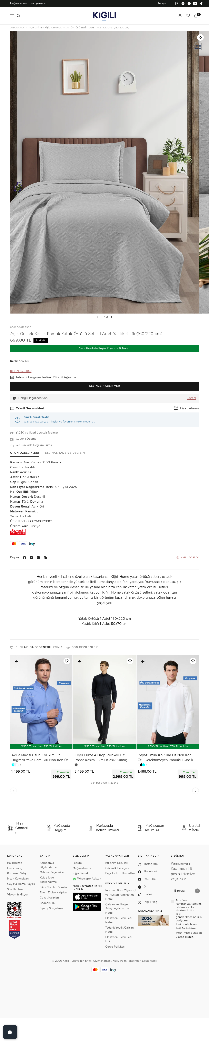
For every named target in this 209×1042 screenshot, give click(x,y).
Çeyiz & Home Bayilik (21, 884)
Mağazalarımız (19, 3)
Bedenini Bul (48, 903)
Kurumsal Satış (16, 873)
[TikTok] (201, 3)
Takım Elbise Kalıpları (53, 892)
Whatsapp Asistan (89, 878)
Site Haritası (15, 889)
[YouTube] (195, 3)
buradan (196, 933)
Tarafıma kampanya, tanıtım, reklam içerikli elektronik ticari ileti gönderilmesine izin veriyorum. (189, 910)
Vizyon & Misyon (18, 894)
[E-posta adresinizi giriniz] (197, 891)
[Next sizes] (53, 743)
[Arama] (18, 15)
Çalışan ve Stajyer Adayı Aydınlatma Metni (117, 908)
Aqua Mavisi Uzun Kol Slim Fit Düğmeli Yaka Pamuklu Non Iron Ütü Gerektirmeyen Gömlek (40, 758)
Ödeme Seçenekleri (52, 872)
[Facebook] (183, 3)
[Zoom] (104, 172)
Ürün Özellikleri (24, 453)
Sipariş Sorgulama (51, 908)
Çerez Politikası (115, 947)
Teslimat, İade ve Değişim (64, 453)
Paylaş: (15, 557)
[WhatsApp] (39, 557)
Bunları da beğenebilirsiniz (39, 647)
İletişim (77, 863)
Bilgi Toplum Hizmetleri (120, 873)
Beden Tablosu (20, 371)
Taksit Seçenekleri (30, 408)
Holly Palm (120, 961)
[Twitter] (189, 3)
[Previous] (13, 791)
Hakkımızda (14, 863)
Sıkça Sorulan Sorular (53, 887)
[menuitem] (19, 3)
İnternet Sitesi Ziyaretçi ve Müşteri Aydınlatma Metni (120, 895)
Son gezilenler (85, 647)
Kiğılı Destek (190, 557)
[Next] (111, 317)
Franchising (14, 868)
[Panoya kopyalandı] (46, 557)
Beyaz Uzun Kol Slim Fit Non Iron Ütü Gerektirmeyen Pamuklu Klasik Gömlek (165, 758)
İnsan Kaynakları (18, 878)
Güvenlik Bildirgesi (117, 868)
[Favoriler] (188, 15)
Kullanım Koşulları (116, 863)
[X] (32, 557)
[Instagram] (177, 3)
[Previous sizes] (31, 743)
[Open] (10, 1032)
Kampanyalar (39, 3)
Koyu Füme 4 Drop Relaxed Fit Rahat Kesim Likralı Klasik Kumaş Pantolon (101, 758)
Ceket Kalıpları (49, 897)
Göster (191, 398)
